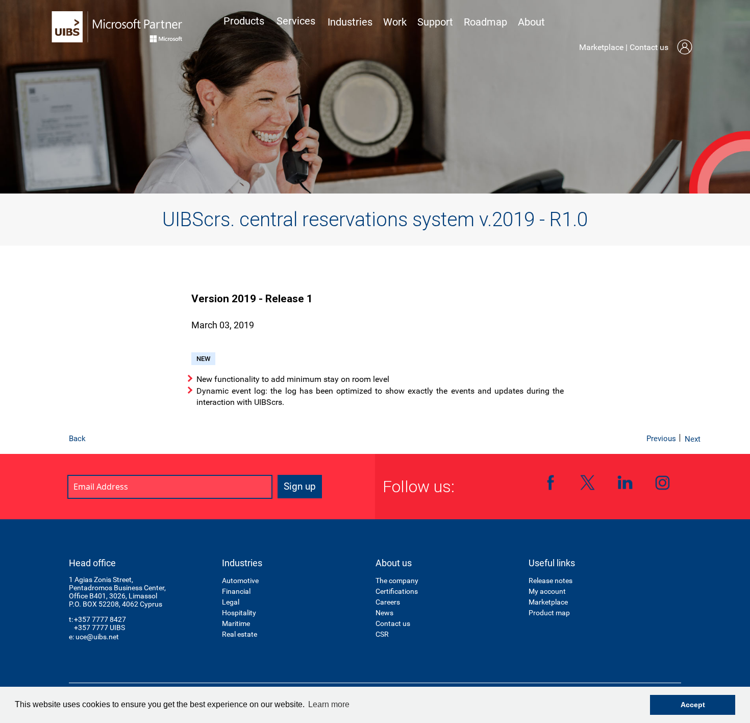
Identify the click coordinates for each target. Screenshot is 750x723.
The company (397, 580)
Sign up (300, 486)
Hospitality (239, 613)
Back (77, 438)
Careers (388, 602)
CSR (382, 634)
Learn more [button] (328, 704)
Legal (230, 602)
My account (547, 591)
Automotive (240, 580)
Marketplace (601, 47)
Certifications (397, 591)
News (384, 613)
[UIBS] (117, 26)
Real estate (239, 634)
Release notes (550, 580)
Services (296, 21)
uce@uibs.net (97, 637)
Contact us (649, 47)
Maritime (236, 623)
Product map (549, 613)
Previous (661, 438)
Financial (236, 591)
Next (693, 439)
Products (243, 21)
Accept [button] (693, 705)
